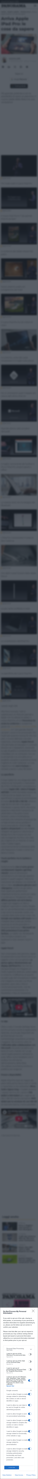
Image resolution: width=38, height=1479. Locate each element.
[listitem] (19, 1349)
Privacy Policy (31, 1475)
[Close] (34, 1312)
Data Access (19, 1475)
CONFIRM (12, 1467)
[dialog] (19, 1393)
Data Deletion (7, 1475)
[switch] (30, 1354)
